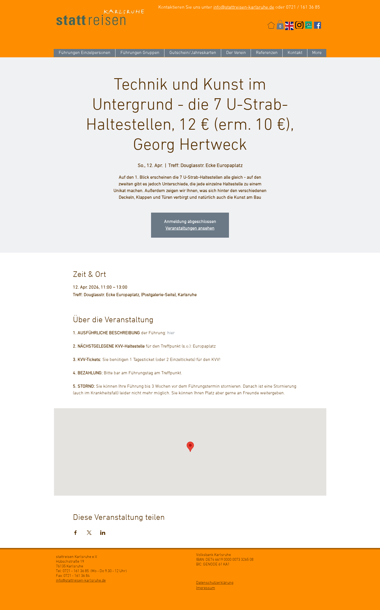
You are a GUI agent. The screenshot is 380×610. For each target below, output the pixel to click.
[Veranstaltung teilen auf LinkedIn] (102, 532)
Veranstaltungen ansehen (190, 228)
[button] (280, 24)
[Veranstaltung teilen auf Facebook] (75, 532)
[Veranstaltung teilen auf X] (89, 532)
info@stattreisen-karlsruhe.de (243, 7)
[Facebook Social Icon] (317, 25)
